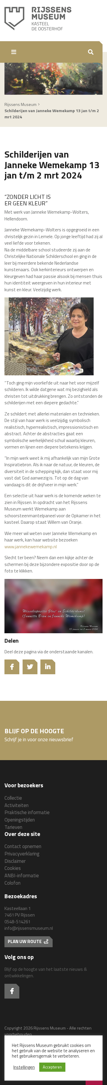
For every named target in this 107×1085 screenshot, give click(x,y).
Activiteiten (16, 805)
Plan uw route (25, 941)
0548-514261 (17, 921)
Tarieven (13, 827)
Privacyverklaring (22, 853)
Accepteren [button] (52, 1067)
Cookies (12, 868)
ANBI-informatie (21, 875)
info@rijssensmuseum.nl (28, 928)
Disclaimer (15, 861)
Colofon (12, 882)
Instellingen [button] (24, 1067)
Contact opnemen (22, 846)
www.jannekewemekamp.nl (30, 546)
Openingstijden (19, 819)
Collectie (13, 797)
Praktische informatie (27, 812)
